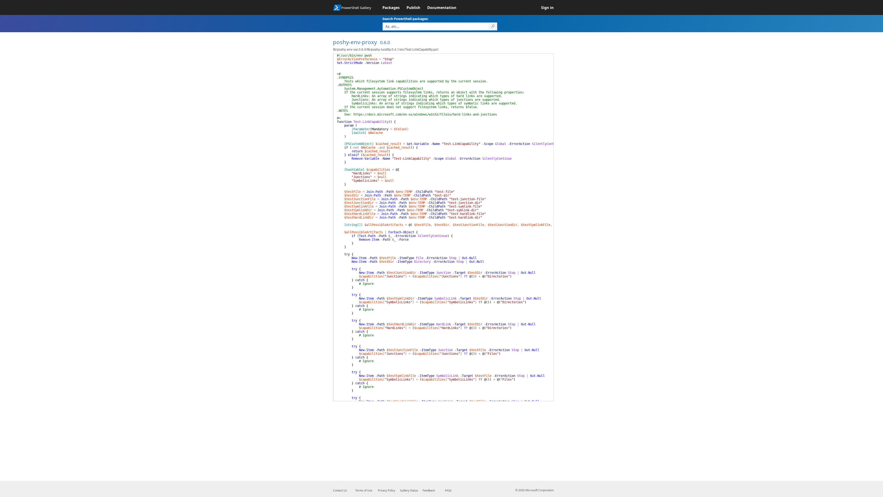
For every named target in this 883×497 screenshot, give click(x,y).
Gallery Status (409, 490)
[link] (394, 8)
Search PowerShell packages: (405, 19)
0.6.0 (385, 42)
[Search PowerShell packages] (492, 26)
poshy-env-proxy (355, 42)
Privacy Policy (386, 490)
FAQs (448, 490)
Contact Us (340, 490)
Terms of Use (363, 490)
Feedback (429, 490)
